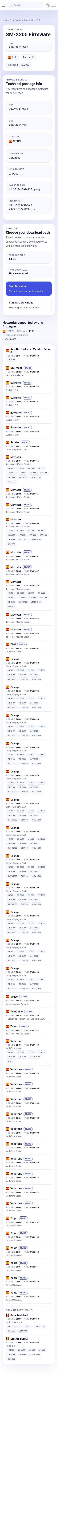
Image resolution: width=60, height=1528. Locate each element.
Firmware (16, 20)
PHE (38, 20)
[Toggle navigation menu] (53, 5)
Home (6, 20)
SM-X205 (29, 20)
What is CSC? (11, 339)
